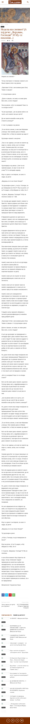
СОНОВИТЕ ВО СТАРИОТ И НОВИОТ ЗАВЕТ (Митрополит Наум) (18, 637)
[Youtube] (22, 720)
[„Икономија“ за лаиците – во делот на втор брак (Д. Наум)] (5, 644)
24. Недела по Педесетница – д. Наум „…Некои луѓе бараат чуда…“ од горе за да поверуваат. (19, 659)
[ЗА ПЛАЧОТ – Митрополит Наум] (5, 620)
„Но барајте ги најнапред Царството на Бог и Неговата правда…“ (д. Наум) (18, 698)
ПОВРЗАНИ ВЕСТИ (7, 615)
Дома (2, 24)
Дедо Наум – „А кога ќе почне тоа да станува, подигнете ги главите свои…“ (19, 667)
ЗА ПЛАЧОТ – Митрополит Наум (19, 618)
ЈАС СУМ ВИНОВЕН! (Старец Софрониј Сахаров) (22, 606)
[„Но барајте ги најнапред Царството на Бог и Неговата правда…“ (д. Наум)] (5, 698)
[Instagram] (12, 720)
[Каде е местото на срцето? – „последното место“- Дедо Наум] (5, 652)
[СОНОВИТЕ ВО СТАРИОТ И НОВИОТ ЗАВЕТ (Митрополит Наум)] (5, 637)
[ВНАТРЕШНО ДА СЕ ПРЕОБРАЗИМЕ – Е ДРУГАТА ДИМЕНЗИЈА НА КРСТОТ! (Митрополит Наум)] (5, 627)
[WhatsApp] (13, 595)
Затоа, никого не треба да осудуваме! (8, 605)
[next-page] (5, 711)
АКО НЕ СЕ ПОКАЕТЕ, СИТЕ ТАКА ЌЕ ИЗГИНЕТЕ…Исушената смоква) (19, 690)
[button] (2, 2)
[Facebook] (3, 595)
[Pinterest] (10, 595)
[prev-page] (2, 711)
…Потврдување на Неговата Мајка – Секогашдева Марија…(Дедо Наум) (18, 705)
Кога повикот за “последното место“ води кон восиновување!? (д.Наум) (19, 675)
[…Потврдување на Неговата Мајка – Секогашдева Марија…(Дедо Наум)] (5, 705)
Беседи (6, 24)
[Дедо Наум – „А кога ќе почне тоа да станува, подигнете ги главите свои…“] (5, 667)
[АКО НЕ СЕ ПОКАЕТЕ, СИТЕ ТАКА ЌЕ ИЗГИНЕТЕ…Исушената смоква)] (5, 690)
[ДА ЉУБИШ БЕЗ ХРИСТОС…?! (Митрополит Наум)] (5, 682)
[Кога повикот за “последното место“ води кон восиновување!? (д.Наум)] (5, 675)
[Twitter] (6, 595)
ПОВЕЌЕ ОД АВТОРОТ (19, 615)
